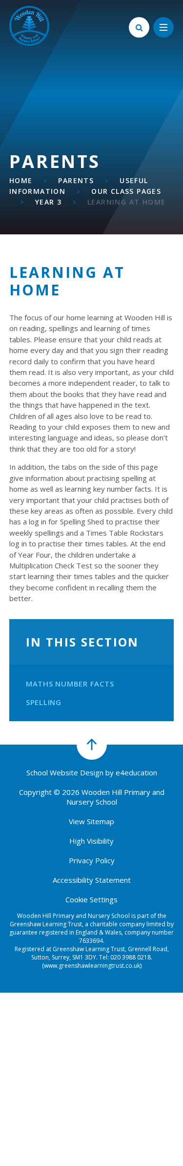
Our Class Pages (126, 191)
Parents (76, 180)
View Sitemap (91, 821)
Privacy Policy (92, 860)
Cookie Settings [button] (91, 899)
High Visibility (91, 841)
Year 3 (48, 202)
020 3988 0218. (131, 957)
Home (21, 180)
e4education (136, 772)
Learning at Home (126, 202)
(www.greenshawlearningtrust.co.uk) (92, 965)
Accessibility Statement (92, 880)
